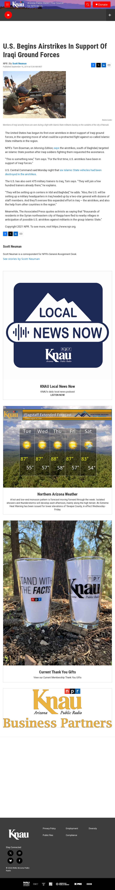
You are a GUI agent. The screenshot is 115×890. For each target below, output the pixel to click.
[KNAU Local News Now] (57, 325)
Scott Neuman (19, 63)
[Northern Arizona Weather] (57, 447)
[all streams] (110, 15)
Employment (72, 828)
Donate (103, 4)
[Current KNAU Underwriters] (57, 708)
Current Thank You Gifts (57, 672)
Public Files (48, 835)
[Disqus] (57, 777)
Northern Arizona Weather (57, 494)
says (56, 148)
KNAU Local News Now (57, 386)
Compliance (71, 835)
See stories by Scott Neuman (21, 259)
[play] (8, 15)
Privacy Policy (49, 828)
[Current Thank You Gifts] (57, 593)
